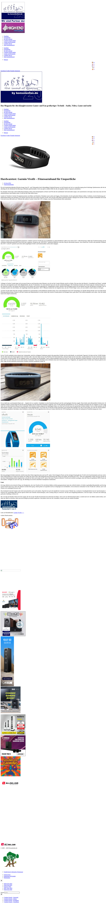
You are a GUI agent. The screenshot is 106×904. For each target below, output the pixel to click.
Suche (2, 892)
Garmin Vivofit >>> (18, 512)
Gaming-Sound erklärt (10, 40)
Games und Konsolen (9, 42)
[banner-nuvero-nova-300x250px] (13, 734)
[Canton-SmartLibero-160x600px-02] (7, 685)
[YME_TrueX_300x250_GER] (13, 755)
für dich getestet (8, 39)
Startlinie (6, 36)
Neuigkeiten (7, 37)
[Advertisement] (50, 556)
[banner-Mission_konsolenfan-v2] (13, 635)
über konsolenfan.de (9, 45)
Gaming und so (8, 43)
